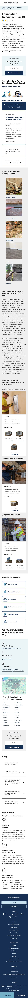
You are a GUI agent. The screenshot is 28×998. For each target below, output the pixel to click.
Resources (14, 966)
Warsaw (5, 720)
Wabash (17, 715)
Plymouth (17, 707)
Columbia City (18, 705)
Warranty (14, 956)
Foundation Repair (14, 927)
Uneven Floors (9, 262)
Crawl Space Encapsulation (14, 935)
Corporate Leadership (14, 948)
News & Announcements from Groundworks (14, 974)
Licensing (14, 982)
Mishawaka (6, 712)
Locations (14, 906)
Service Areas (11, 7)
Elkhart (5, 710)
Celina (16, 710)
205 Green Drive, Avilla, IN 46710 (11, 648)
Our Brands (14, 951)
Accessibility (18, 986)
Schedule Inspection (14, 73)
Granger (5, 722)
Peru (4, 702)
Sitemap (25, 986)
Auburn (17, 717)
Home (3, 7)
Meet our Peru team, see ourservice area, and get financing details (13, 670)
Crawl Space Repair (14, 930)
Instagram (14, 916)
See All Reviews (10, 141)
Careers (14, 945)
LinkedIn (17, 914)
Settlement (8, 283)
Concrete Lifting (14, 932)
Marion (5, 717)
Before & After (14, 971)
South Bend (6, 707)
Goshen (5, 715)
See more (5, 52)
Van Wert (17, 722)
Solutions (14, 922)
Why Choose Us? (14, 942)
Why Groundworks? (14, 959)
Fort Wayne (6, 705)
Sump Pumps (14, 938)
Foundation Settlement (12, 218)
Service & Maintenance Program (14, 961)
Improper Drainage (11, 197)
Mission (14, 953)
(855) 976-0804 (6, 659)
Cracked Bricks (9, 240)
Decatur (17, 712)
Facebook (7, 914)
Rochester (17, 725)
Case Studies (14, 969)
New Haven (18, 720)
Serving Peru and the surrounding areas (12, 87)
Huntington (18, 702)
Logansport (6, 725)
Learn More (8, 441)
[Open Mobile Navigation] (25, 3)
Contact (14, 902)
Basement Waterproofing (14, 924)
